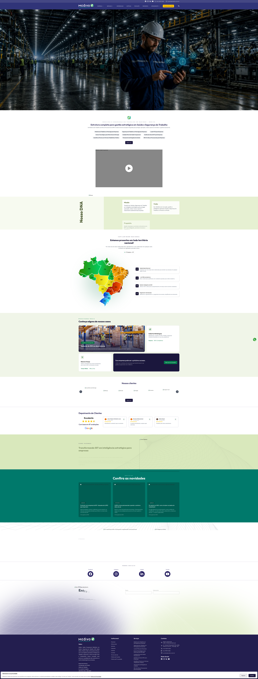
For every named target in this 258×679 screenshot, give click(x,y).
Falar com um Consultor (25, 73)
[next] (177, 391)
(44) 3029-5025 (159, 1)
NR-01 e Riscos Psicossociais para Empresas (154, 137)
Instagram (116, 569)
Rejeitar (243, 675)
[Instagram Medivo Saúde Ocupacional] (148, 1)
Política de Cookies (115, 657)
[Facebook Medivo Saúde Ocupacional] (145, 1)
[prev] (80, 391)
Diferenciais (120, 6)
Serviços (109, 6)
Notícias (129, 6)
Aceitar (252, 675)
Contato (113, 652)
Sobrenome (156, 586)
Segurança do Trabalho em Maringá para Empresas (134, 131)
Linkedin (142, 569)
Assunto (127, 608)
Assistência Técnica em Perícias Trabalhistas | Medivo (106, 137)
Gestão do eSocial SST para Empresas (153, 134)
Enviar (138, 634)
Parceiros (145, 6)
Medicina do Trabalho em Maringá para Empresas (107, 131)
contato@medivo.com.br (172, 1)
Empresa (99, 6)
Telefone (127, 599)
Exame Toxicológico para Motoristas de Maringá (107, 134)
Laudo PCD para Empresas (156, 131)
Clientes (113, 650)
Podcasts (136, 6)
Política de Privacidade (96, 676)
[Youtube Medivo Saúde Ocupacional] (152, 1)
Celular (155, 599)
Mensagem (128, 616)
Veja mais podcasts (84, 554)
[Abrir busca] (178, 6)
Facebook (90, 569)
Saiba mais (12, 73)
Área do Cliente (168, 6)
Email (126, 592)
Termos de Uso (114, 654)
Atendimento (154, 6)
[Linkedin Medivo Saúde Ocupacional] (150, 1)
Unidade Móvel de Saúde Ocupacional (132, 134)
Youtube (167, 569)
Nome (126, 586)
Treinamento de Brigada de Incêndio (131, 137)
